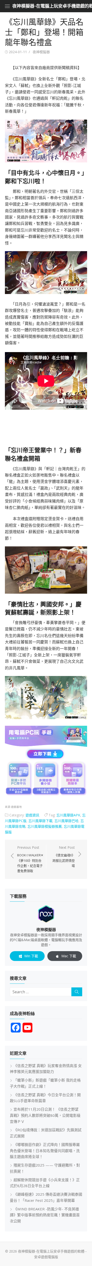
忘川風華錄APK (68, 815)
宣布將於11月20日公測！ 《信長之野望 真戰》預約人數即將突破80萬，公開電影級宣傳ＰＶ (45, 1115)
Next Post (64, 856)
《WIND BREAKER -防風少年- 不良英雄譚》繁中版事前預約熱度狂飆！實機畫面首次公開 (45, 1215)
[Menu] (7, 6)
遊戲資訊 (32, 815)
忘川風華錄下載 (40, 820)
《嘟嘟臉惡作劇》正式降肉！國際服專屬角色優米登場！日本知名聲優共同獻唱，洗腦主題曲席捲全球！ (45, 1150)
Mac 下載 (68, 956)
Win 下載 (31, 956)
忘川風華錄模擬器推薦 (44, 826)
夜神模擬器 (41, 51)
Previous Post (30, 859)
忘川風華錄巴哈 (66, 820)
